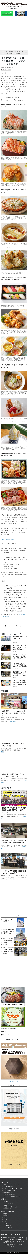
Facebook (5, 1035)
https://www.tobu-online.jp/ (7, 539)
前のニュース (8, 626)
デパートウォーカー (8, 1227)
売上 (7, 51)
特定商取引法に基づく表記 (10, 1207)
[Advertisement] (14, 33)
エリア (18, 51)
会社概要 (6, 1201)
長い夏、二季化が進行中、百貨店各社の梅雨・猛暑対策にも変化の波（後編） (7, 941)
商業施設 (11, 51)
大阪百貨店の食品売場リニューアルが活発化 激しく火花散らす (8, 931)
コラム (3, 53)
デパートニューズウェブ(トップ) (12, 1185)
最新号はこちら (14, 1081)
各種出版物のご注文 (8, 1192)
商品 (15, 51)
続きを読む (13, 721)
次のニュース (19, 626)
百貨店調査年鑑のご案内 (9, 1190)
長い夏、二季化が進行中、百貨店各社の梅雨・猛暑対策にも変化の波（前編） (7, 950)
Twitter (5, 1032)
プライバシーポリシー (9, 1203)
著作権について (7, 1209)
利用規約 (6, 1205)
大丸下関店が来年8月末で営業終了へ (7, 920)
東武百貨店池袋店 (6, 70)
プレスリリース (9, 53)
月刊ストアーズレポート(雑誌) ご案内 (13, 1188)
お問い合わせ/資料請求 (9, 1194)
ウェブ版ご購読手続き (9, 1186)
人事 (22, 51)
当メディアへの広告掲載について (12, 1196)
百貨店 (3, 51)
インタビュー (17, 53)
